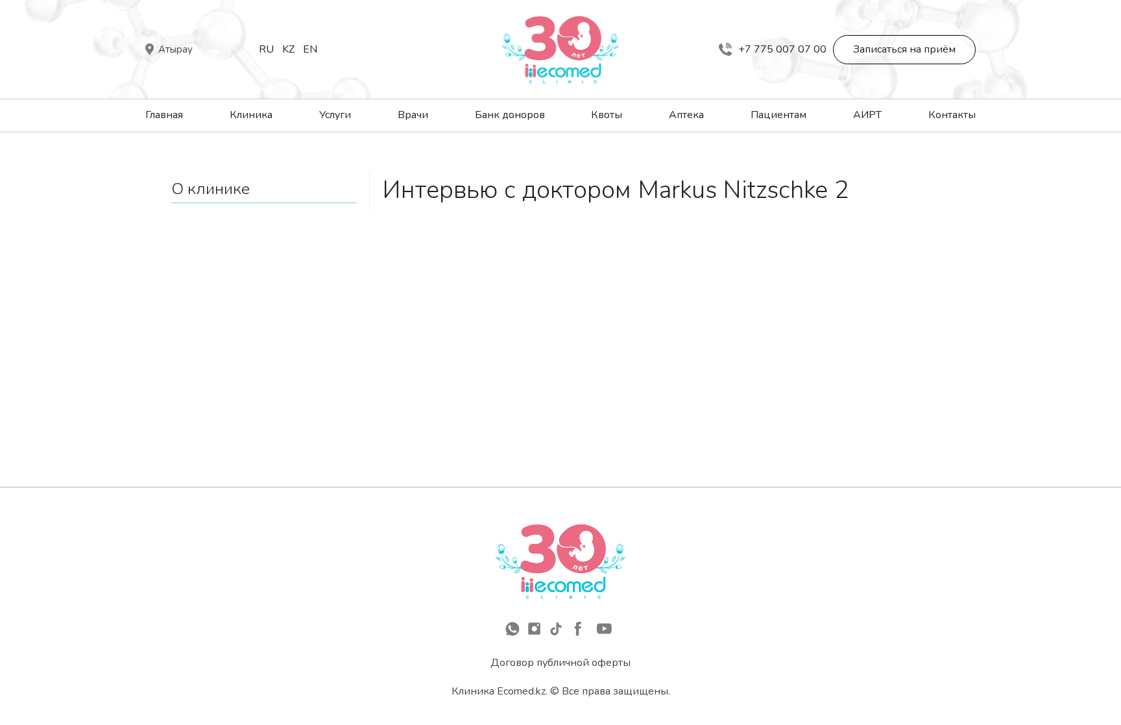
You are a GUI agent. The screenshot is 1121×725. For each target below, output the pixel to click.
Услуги (335, 115)
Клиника (251, 115)
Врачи (413, 115)
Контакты (952, 115)
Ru (266, 49)
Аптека (686, 115)
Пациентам (778, 115)
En (310, 49)
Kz (288, 49)
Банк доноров (510, 115)
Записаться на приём (904, 49)
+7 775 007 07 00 (782, 49)
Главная (164, 115)
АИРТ (867, 115)
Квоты (606, 115)
